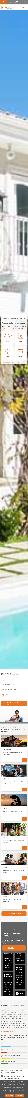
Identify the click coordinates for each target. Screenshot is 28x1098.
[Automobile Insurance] (14, 777)
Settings (15, 1091)
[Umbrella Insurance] (14, 807)
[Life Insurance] (14, 836)
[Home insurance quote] (20, 338)
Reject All (20, 1095)
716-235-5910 (6, 328)
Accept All (9, 1095)
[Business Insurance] (14, 895)
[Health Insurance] (14, 866)
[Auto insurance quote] (7, 338)
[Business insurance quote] (7, 353)
